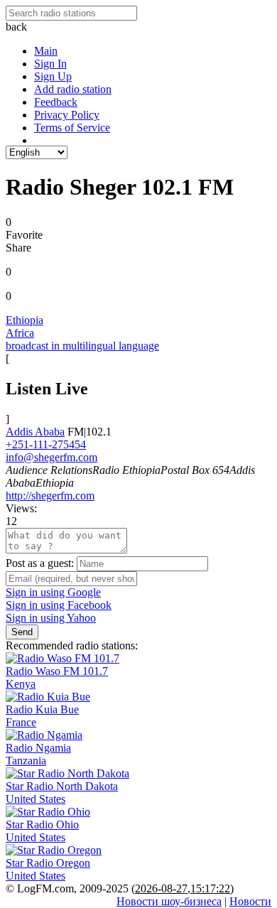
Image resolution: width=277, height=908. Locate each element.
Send (22, 632)
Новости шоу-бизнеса (169, 901)
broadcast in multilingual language (82, 346)
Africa (20, 333)
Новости (250, 901)
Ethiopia (24, 320)
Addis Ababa (35, 432)
